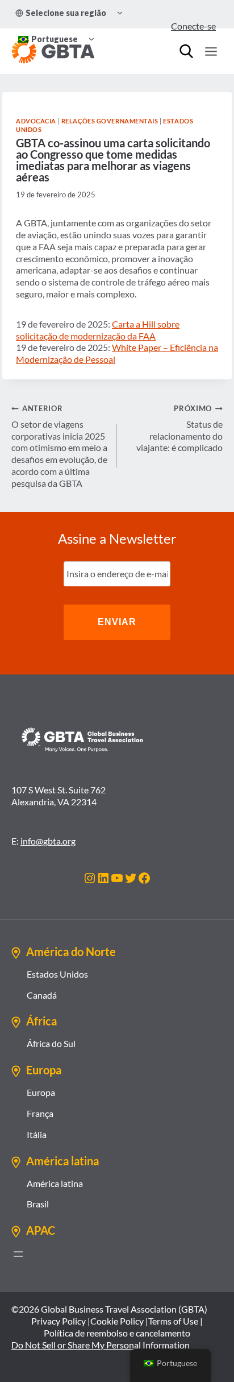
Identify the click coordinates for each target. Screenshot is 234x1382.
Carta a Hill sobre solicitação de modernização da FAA (97, 329)
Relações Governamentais (109, 121)
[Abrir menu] (18, 1254)
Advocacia (36, 121)
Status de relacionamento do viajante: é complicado (179, 428)
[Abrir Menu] (211, 51)
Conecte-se (193, 25)
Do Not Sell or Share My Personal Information (100, 1344)
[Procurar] (186, 51)
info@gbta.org (48, 840)
